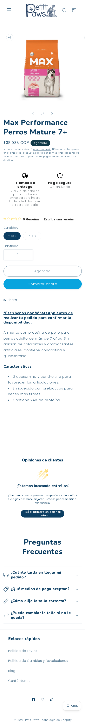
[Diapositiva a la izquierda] (33, 113)
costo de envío (42, 149)
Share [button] (12, 300)
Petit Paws (32, 720)
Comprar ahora (42, 284)
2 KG (14, 237)
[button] (9, 10)
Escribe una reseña (59, 219)
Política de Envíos (22, 651)
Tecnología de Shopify (56, 720)
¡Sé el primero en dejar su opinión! (43, 514)
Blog (11, 671)
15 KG (34, 237)
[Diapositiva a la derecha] (52, 113)
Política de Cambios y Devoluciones (38, 661)
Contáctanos (19, 681)
